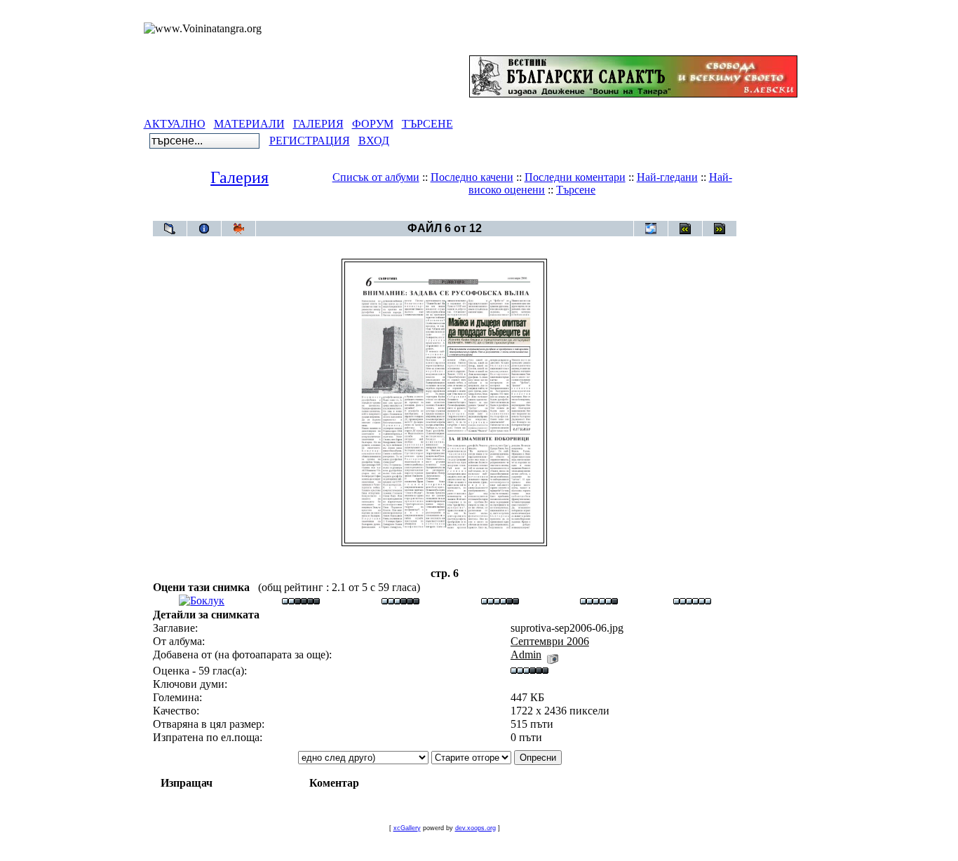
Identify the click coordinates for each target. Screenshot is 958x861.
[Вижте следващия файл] (719, 228)
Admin (526, 654)
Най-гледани (667, 177)
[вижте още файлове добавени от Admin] (552, 654)
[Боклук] (201, 600)
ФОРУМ (372, 124)
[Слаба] (301, 600)
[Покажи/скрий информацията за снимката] (204, 228)
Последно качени (472, 177)
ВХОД (373, 141)
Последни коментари (575, 177)
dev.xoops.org (475, 828)
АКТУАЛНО (174, 124)
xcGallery (407, 828)
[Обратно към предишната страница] (170, 228)
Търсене (575, 190)
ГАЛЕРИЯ (318, 124)
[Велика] (692, 600)
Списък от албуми (375, 177)
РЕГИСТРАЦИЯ (309, 141)
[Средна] (400, 600)
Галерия (239, 177)
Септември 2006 (470, 213)
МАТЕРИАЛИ (249, 124)
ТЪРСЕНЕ (427, 124)
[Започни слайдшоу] (238, 228)
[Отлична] (599, 600)
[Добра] (500, 600)
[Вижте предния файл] (685, 228)
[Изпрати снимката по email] (651, 228)
